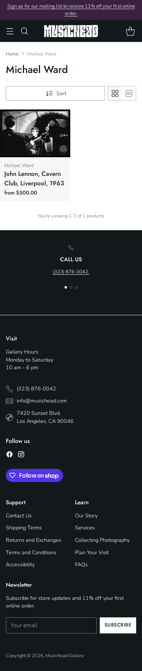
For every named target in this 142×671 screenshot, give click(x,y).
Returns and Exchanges (33, 540)
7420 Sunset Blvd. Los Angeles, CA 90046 (45, 417)
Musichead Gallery (65, 655)
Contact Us (19, 515)
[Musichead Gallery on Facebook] (9, 455)
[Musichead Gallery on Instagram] (21, 455)
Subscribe (118, 624)
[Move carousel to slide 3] (76, 287)
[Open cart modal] (130, 31)
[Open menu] (9, 31)
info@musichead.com (42, 400)
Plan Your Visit (92, 552)
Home (12, 54)
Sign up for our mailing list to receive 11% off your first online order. (71, 10)
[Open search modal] (24, 31)
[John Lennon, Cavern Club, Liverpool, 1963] (35, 133)
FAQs (81, 564)
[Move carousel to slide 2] (71, 287)
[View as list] (129, 93)
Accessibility (20, 564)
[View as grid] (115, 93)
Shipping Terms (24, 527)
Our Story (86, 515)
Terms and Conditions (31, 552)
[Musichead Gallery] (71, 31)
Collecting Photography (102, 540)
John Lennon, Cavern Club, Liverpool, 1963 (34, 178)
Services (85, 527)
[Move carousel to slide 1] (65, 287)
